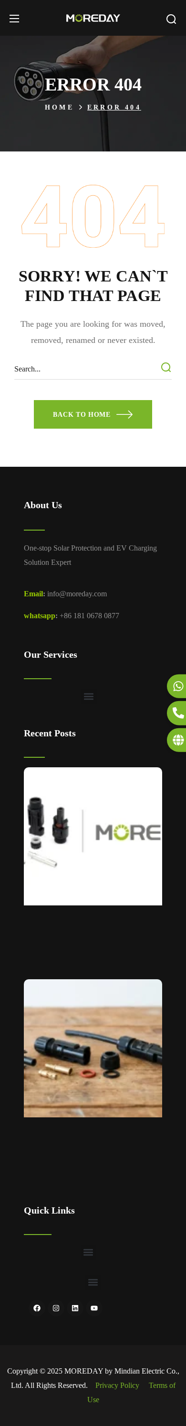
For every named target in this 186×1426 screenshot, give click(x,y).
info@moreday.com (77, 594)
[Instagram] (56, 1308)
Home (59, 107)
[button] (171, 18)
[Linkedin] (75, 1308)
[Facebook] (37, 1308)
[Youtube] (94, 1308)
